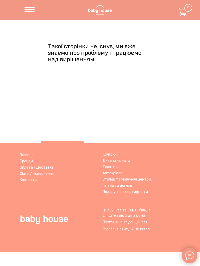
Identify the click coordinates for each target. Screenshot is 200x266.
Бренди (26, 161)
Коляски (110, 154)
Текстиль (111, 167)
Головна (27, 155)
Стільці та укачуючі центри (127, 179)
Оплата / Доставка (37, 167)
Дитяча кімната (116, 160)
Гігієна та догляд (117, 185)
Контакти (28, 180)
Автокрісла (112, 173)
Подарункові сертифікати (125, 192)
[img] (29, 10)
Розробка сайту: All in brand (126, 229)
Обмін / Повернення (37, 173)
